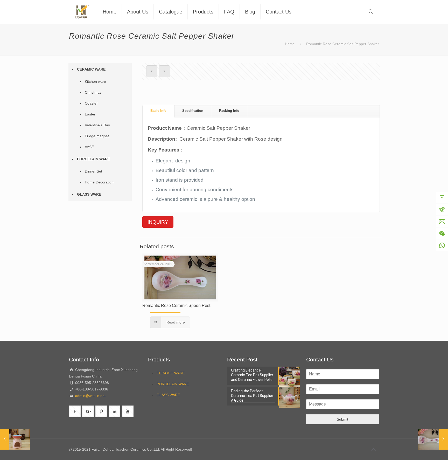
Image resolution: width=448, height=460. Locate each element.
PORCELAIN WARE (93, 159)
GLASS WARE (89, 194)
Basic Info (158, 111)
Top (442, 198)
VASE (89, 147)
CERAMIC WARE (91, 69)
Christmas (93, 92)
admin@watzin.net (90, 396)
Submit (342, 419)
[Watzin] (82, 11)
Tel (442, 210)
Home (290, 44)
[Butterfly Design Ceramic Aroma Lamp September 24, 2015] (15, 439)
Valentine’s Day (97, 125)
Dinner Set (93, 171)
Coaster (91, 103)
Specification (192, 111)
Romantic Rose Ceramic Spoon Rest (176, 305)
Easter (90, 114)
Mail (442, 222)
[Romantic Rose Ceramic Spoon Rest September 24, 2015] (433, 439)
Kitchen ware (95, 81)
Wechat (442, 233)
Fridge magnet (97, 136)
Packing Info (229, 111)
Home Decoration (99, 182)
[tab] (158, 111)
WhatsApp (442, 245)
